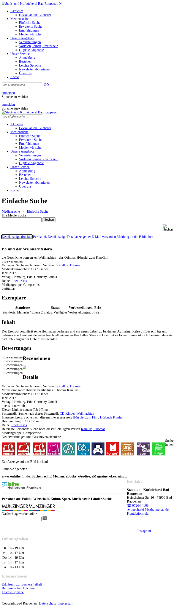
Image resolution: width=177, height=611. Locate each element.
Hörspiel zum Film (85, 417)
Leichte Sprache (13, 592)
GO (46, 84)
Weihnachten (85, 413)
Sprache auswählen (15, 97)
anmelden (8, 93)
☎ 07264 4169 (138, 505)
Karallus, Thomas (68, 265)
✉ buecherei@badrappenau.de (148, 509)
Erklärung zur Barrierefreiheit (22, 584)
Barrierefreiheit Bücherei (18, 588)
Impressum (65, 603)
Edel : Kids (19, 281)
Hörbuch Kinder (111, 417)
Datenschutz (47, 603)
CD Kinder (67, 413)
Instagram (144, 531)
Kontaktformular (138, 513)
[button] (169, 227)
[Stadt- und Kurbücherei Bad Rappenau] (30, 3)
